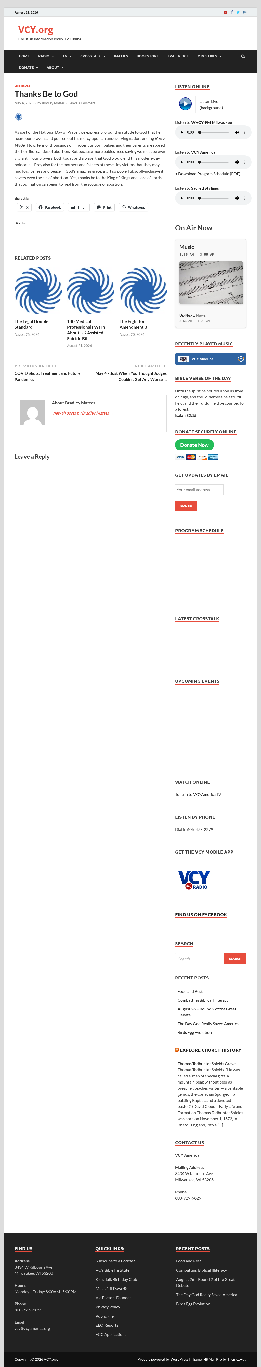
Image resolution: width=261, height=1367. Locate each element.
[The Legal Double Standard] (38, 315)
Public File (105, 1315)
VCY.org (35, 29)
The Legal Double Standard (31, 324)
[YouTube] (226, 12)
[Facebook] (232, 12)
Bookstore (148, 56)
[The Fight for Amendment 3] (143, 315)
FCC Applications (111, 1334)
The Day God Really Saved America (208, 1023)
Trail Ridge (178, 56)
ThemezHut (236, 1359)
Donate (26, 67)
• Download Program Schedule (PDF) (207, 173)
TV (64, 56)
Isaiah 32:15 (186, 415)
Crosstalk (90, 56)
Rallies (121, 56)
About (53, 67)
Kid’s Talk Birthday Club (116, 1279)
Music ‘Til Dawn (111, 1288)
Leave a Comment (82, 103)
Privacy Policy (108, 1306)
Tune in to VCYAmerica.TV (198, 794)
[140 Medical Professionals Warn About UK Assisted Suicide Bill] (90, 315)
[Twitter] (238, 12)
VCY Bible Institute (112, 1270)
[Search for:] (210, 958)
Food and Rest (190, 991)
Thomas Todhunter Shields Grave (207, 1063)
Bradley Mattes (53, 103)
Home (24, 56)
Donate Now (194, 445)
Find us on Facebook (201, 914)
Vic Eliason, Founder (113, 1297)
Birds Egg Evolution (195, 1032)
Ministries (207, 56)
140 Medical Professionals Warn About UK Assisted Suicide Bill (86, 330)
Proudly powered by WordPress (163, 1359)
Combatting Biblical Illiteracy (203, 1000)
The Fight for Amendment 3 (134, 324)
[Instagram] (245, 12)
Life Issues (22, 85)
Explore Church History (210, 1050)
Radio (43, 56)
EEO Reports (107, 1325)
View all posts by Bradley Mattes (83, 412)
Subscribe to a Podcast (115, 1260)
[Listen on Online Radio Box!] (241, 360)
